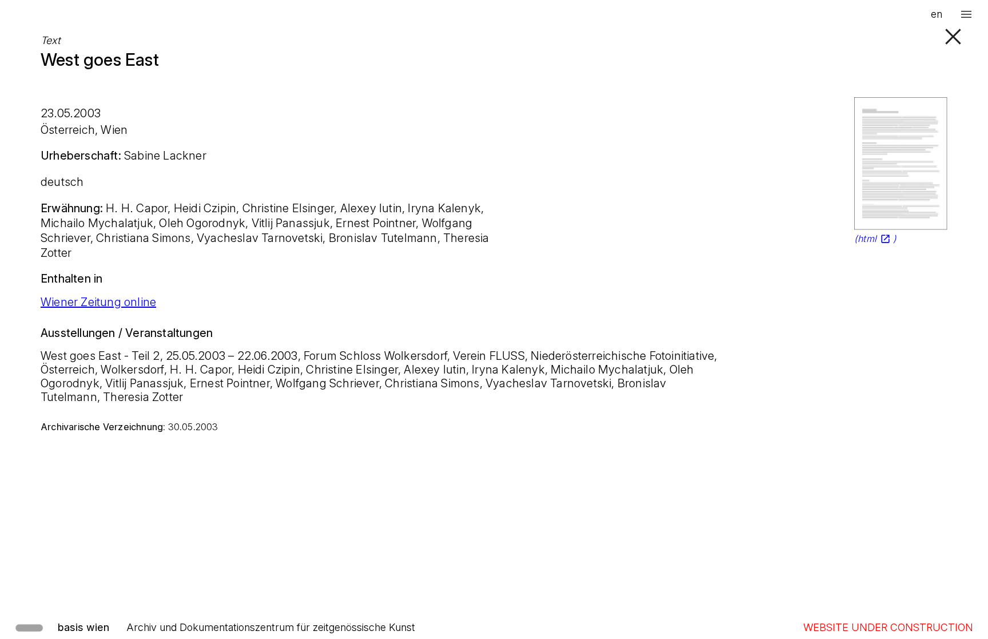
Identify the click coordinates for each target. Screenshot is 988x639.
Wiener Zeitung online (98, 302)
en (936, 14)
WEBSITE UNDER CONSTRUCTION (888, 627)
